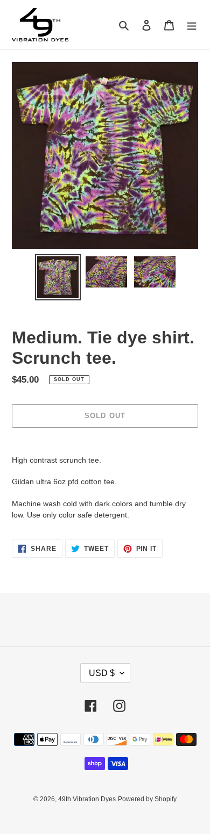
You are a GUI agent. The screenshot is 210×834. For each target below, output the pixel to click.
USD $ (102, 673)
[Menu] (191, 25)
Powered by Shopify (147, 799)
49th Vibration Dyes (87, 799)
